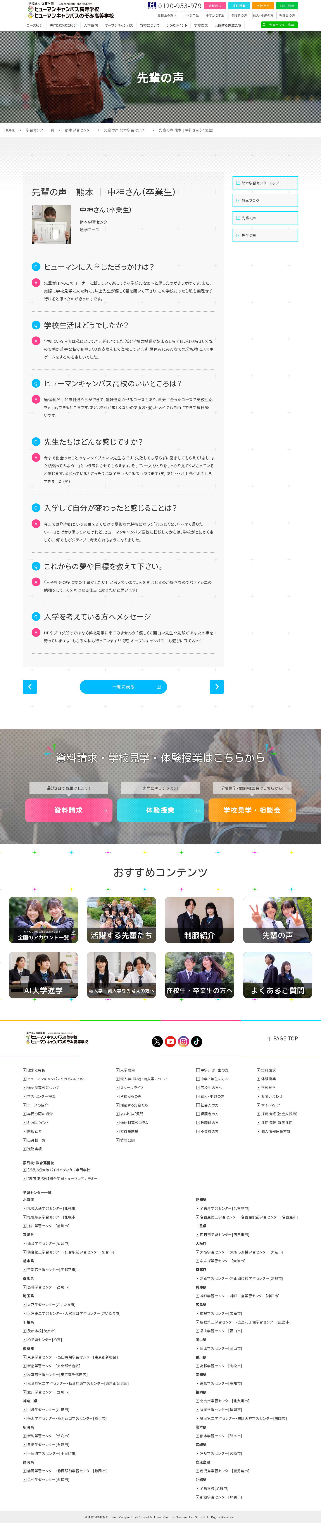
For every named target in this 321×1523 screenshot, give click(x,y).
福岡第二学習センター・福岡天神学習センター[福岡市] (243, 1418)
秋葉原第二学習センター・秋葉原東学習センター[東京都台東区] (78, 1383)
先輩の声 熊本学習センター (126, 130)
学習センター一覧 (40, 130)
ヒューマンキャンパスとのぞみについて (57, 1078)
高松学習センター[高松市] (221, 1365)
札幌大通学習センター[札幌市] (52, 1208)
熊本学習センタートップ (260, 183)
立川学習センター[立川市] (48, 1392)
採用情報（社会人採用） (279, 1113)
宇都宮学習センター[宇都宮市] (52, 1269)
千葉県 (28, 1322)
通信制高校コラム (134, 1122)
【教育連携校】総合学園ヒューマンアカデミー (62, 1178)
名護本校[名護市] (214, 1488)
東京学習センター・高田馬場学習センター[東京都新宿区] (72, 1357)
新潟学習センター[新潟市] (48, 1435)
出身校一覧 (36, 1140)
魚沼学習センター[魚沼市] (48, 1444)
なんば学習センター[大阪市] (223, 1260)
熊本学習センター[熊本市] (221, 1435)
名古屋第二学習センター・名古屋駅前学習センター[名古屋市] (249, 1217)
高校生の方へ (167, 15)
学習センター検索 (281, 25)
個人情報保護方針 (275, 1131)
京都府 (201, 1269)
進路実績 (34, 1148)
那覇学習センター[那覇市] (221, 1497)
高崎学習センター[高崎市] (48, 1287)
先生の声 (249, 235)
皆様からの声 (131, 1096)
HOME (9, 130)
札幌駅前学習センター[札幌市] (52, 1217)
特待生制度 (129, 1131)
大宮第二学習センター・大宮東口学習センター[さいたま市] (74, 1313)
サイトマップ (270, 1105)
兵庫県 (201, 1287)
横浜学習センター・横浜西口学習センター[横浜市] (67, 1418)
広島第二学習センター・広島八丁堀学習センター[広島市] (245, 1322)
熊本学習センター (79, 130)
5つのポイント (177, 25)
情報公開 (127, 1140)
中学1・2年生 (215, 15)
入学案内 (91, 25)
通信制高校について (43, 1087)
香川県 (201, 1357)
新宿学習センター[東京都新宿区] (54, 1365)
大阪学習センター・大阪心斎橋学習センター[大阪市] (241, 1252)
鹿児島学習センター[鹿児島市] (225, 1470)
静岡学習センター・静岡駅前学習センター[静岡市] (67, 1470)
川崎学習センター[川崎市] (48, 1409)
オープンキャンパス (119, 25)
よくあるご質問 (132, 1113)
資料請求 (215, 6)
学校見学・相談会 (252, 810)
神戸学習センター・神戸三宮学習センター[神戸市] (240, 1295)
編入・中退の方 (263, 15)
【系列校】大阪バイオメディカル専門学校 (58, 1169)
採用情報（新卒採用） (277, 1122)
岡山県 (201, 1339)
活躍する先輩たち (228, 25)
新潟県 (28, 1427)
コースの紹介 (37, 1105)
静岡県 (28, 1462)
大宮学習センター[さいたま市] (51, 1304)
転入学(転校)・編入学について (144, 1078)
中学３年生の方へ (215, 1078)
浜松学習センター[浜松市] (48, 1479)
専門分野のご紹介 (63, 25)
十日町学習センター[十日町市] (52, 1453)
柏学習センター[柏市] (44, 1339)
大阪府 (201, 1243)
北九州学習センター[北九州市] (225, 1400)
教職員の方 (287, 15)
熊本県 (201, 1427)
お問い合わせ (272, 1096)
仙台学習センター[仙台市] (48, 1243)
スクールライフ (131, 1087)
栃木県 (28, 1260)
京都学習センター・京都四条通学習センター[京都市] (241, 1278)
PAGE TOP (285, 1038)
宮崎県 (201, 1444)
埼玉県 (28, 1295)
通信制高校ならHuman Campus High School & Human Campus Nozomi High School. (147, 1517)
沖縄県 (201, 1479)
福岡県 (201, 1392)
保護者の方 (239, 15)
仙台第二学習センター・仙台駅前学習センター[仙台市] (70, 1252)
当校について (150, 25)
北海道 (28, 1199)
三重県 (201, 1225)
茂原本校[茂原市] (41, 1330)
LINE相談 (287, 6)
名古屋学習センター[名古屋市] (225, 1208)
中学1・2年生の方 (215, 1070)
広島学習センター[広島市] (221, 1313)
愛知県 (201, 1199)
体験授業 (239, 6)
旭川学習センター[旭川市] (48, 1225)
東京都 (28, 1348)
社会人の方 (210, 1105)
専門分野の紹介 (40, 1113)
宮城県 (28, 1234)
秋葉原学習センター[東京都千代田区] (57, 1374)
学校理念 (201, 25)
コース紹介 (34, 25)
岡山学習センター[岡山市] (221, 1348)
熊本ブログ (250, 200)
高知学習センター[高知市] (221, 1383)
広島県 (201, 1304)
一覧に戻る (123, 686)
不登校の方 (210, 1131)
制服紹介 (34, 1131)
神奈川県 (30, 1400)
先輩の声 (249, 218)
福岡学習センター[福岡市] (221, 1409)
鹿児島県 (203, 1462)
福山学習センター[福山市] (221, 1330)
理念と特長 (36, 1070)
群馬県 (28, 1278)
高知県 (201, 1374)
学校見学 (263, 6)
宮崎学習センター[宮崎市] (221, 1453)
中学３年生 (191, 15)
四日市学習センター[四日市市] (225, 1234)
